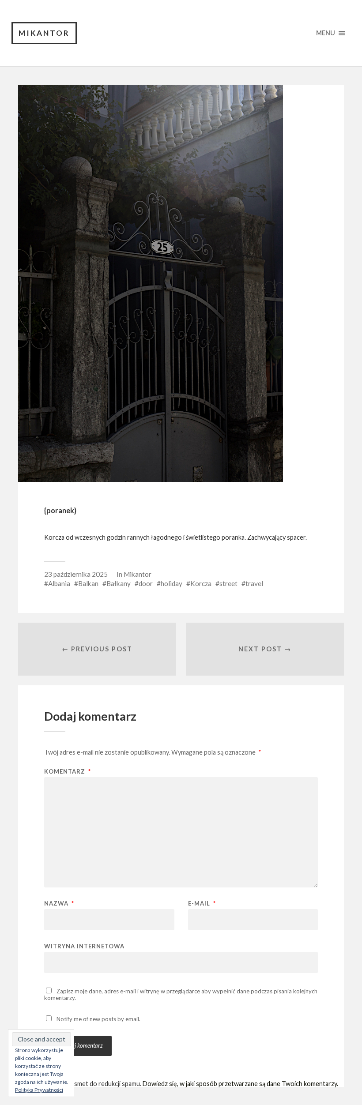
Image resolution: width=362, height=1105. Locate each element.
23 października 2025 (76, 574)
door (146, 583)
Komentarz (67, 771)
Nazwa (59, 903)
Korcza (200, 583)
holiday (171, 583)
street (228, 583)
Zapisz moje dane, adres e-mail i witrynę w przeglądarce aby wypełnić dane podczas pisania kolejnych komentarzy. (180, 994)
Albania (59, 583)
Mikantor (44, 33)
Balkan (88, 583)
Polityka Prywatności (39, 1089)
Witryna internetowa (84, 946)
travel (254, 583)
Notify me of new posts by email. (98, 1018)
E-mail (202, 903)
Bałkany (118, 583)
